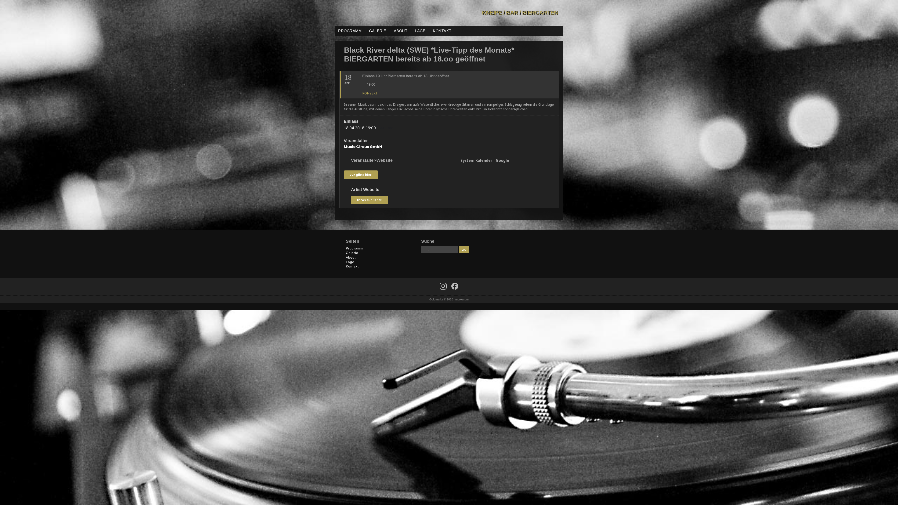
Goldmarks (368, 13)
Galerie (377, 31)
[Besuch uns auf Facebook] (443, 286)
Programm (350, 31)
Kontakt (442, 31)
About (401, 31)
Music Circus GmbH (363, 146)
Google (502, 160)
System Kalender (476, 160)
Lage (420, 31)
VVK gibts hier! (361, 175)
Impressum (462, 299)
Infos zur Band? (369, 200)
